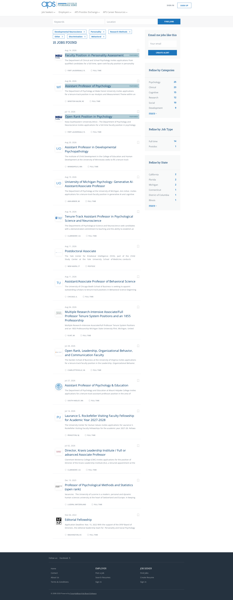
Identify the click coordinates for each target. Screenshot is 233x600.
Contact (54, 573)
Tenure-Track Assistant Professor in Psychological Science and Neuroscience (99, 218)
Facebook (64, 558)
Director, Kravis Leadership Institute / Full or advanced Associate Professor (95, 452)
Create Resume (147, 577)
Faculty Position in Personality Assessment (94, 55)
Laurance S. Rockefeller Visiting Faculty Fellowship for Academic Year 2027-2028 (99, 418)
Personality (96, 31)
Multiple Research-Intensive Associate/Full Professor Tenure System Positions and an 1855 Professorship (98, 316)
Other (57, 36)
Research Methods (118, 31)
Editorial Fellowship (78, 520)
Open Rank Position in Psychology (88, 116)
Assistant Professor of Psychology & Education (96, 385)
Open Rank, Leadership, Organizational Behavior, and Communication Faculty (99, 353)
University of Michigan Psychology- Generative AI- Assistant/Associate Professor (99, 184)
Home (53, 568)
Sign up (184, 5)
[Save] (135, 50)
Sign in (170, 5)
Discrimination (76, 36)
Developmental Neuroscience (68, 31)
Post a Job (99, 573)
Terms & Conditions (60, 582)
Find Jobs (169, 21)
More (152, 113)
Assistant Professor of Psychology (88, 86)
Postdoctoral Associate (80, 251)
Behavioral (96, 36)
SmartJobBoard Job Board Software (83, 593)
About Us (55, 577)
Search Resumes (102, 577)
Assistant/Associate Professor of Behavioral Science (100, 281)
